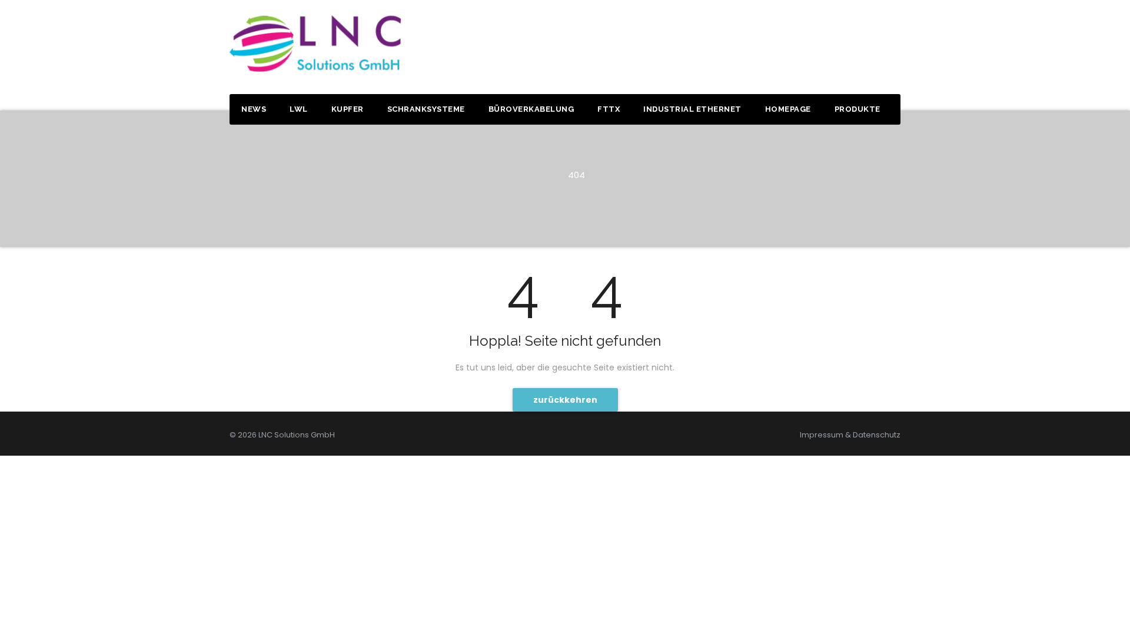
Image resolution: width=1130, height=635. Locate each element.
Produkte (857, 109)
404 (576, 175)
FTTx (608, 109)
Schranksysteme (426, 109)
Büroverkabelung (531, 109)
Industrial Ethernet (692, 109)
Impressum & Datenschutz (850, 434)
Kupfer (347, 109)
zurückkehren (565, 400)
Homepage (788, 109)
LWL (299, 109)
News (253, 109)
